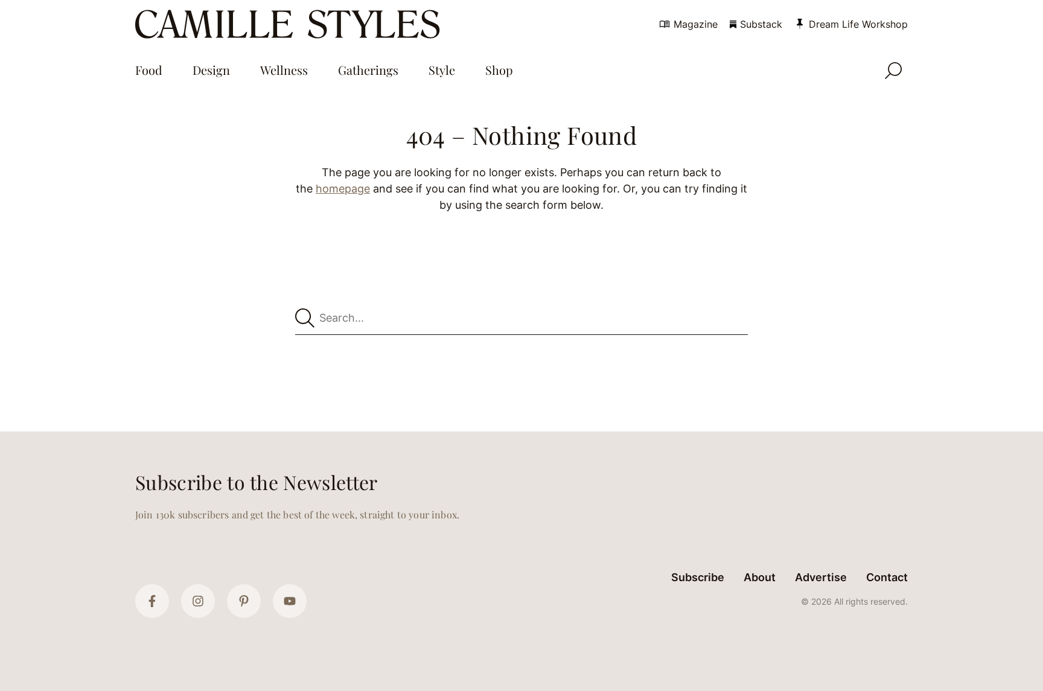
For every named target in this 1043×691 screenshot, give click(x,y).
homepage (343, 188)
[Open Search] (893, 70)
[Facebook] (152, 601)
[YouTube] (290, 601)
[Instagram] (198, 601)
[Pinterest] (244, 601)
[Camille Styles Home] (290, 24)
